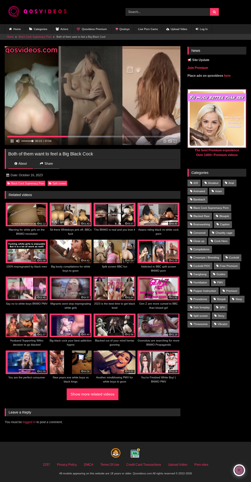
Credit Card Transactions (143, 464)
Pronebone (200, 299)
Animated (199, 191)
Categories (40, 29)
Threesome (200, 324)
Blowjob (224, 216)
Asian (218, 191)
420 (195, 182)
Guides (220, 274)
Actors (64, 29)
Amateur (213, 182)
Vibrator (222, 324)
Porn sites (201, 464)
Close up (198, 241)
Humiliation (200, 282)
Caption (225, 224)
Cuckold (234, 257)
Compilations (201, 249)
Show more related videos (93, 394)
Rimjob (221, 299)
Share (48, 163)
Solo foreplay (201, 307)
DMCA (88, 464)
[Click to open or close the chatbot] (239, 470)
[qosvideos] (39, 12)
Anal (231, 182)
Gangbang (199, 274)
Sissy (239, 299)
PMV (220, 282)
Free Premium (229, 265)
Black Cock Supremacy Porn (35, 36)
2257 (46, 464)
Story (221, 315)
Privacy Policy (67, 464)
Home (17, 29)
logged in (29, 422)
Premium (231, 290)
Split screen (59, 183)
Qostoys (124, 29)
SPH (222, 307)
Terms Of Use (109, 464)
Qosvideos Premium (94, 29)
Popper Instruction (204, 290)
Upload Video (179, 29)
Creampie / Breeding (206, 257)
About (22, 163)
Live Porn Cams (148, 29)
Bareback (199, 199)
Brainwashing (201, 224)
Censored (199, 232)
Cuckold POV (201, 265)
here (227, 75)
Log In (204, 29)
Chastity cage (224, 232)
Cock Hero (220, 241)
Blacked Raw (201, 216)
